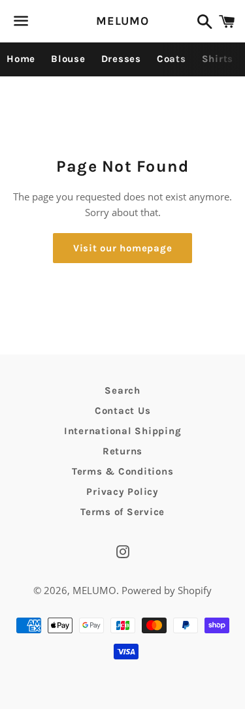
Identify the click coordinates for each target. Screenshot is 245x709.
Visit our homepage (122, 248)
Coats (171, 59)
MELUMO (122, 21)
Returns (122, 451)
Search (122, 390)
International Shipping (123, 431)
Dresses (121, 59)
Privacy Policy (122, 491)
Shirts (218, 59)
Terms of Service (122, 512)
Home (21, 59)
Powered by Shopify (167, 590)
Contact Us (123, 411)
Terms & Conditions (123, 471)
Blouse (68, 59)
